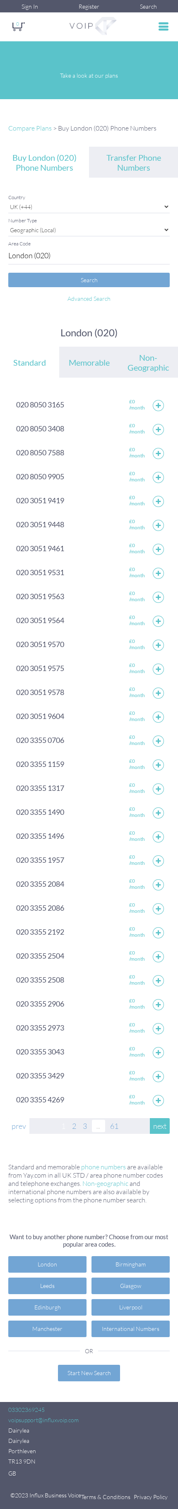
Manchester (47, 1328)
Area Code (19, 243)
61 (114, 1126)
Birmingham (130, 1264)
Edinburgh (47, 1307)
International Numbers (130, 1328)
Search (148, 6)
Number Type (22, 220)
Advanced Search (89, 298)
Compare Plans (30, 128)
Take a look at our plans (89, 75)
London (47, 1264)
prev (19, 1126)
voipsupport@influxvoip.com (43, 1419)
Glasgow (130, 1285)
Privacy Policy (151, 1496)
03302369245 (26, 1409)
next (159, 1126)
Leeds (47, 1285)
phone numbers (103, 1167)
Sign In (30, 6)
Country (16, 197)
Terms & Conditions (105, 1496)
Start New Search (89, 1372)
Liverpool (130, 1307)
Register (89, 6)
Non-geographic (105, 1183)
